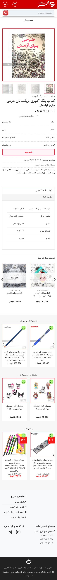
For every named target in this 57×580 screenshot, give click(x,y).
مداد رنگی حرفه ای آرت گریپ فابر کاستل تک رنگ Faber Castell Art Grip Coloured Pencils (14, 356)
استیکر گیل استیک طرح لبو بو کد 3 (42, 407)
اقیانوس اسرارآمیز (14, 293)
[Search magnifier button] (5, 12)
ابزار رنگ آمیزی (10, 567)
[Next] (5, 55)
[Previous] (50, 55)
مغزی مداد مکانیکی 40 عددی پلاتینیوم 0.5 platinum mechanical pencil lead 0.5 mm (42, 464)
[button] (14, 4)
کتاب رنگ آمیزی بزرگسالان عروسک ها (42, 294)
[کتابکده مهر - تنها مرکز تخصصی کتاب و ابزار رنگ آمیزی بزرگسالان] (28, 561)
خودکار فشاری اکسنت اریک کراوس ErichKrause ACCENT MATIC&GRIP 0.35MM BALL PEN (15, 465)
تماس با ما (49, 567)
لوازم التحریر (38, 567)
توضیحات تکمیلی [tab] (44, 190)
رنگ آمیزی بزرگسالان (16, 170)
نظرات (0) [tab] (47, 197)
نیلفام (19, 173)
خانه (53, 96)
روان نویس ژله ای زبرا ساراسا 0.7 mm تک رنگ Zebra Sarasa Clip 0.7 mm (42, 356)
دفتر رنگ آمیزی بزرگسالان (37, 170)
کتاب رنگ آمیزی (39, 96)
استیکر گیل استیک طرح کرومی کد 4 (15, 407)
